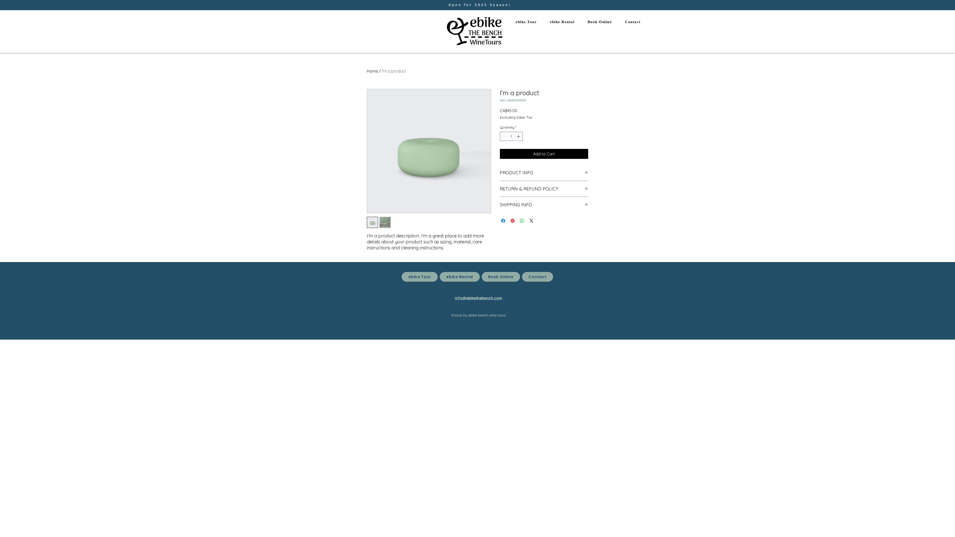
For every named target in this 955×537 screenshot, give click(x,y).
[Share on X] (531, 221)
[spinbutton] (511, 136)
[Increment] (519, 136)
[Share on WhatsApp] (522, 221)
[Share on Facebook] (503, 221)
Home (372, 71)
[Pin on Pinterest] (513, 221)
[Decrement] (504, 136)
